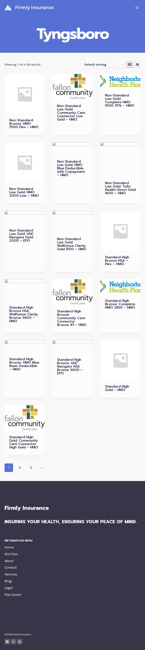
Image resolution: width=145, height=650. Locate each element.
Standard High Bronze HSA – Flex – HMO (117, 261)
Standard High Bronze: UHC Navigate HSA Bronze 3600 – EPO (70, 366)
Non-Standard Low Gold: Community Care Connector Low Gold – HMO (71, 112)
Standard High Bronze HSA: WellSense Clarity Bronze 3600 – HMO (23, 314)
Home (9, 547)
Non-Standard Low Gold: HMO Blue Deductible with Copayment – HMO (71, 168)
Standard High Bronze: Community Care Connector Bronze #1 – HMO (71, 318)
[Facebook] (7, 641)
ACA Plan (11, 554)
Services (11, 574)
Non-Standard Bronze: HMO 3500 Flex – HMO (23, 124)
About (9, 561)
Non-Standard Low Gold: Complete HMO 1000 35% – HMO (119, 100)
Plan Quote (13, 595)
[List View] (137, 64)
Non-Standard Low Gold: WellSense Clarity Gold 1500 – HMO (71, 244)
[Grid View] (130, 64)
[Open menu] (136, 7)
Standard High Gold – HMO (117, 388)
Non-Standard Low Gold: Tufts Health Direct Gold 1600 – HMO (120, 188)
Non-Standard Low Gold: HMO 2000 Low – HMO (24, 192)
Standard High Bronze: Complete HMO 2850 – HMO (120, 304)
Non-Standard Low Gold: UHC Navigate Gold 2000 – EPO (21, 235)
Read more (65, 130)
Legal (9, 588)
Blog (8, 581)
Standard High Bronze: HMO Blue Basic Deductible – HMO (24, 364)
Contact (11, 567)
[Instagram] (19, 641)
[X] (13, 641)
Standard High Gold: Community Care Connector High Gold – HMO (23, 442)
